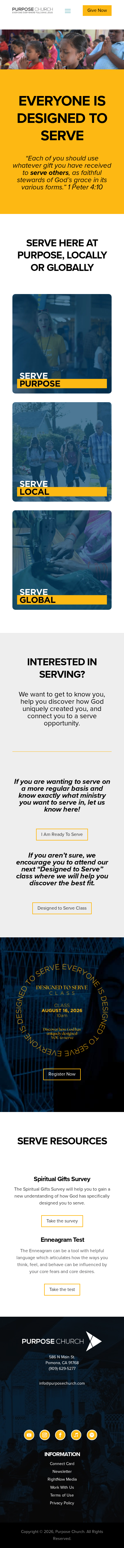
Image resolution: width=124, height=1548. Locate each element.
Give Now (97, 10)
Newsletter (62, 1471)
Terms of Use (62, 1495)
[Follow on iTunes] (76, 1435)
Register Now (62, 1074)
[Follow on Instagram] (45, 1435)
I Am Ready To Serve (62, 834)
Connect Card (62, 1463)
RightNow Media (62, 1479)
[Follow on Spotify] (92, 1435)
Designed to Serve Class (62, 908)
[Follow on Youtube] (29, 1435)
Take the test (62, 1289)
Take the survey (62, 1221)
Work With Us (62, 1487)
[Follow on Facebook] (60, 1435)
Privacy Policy (62, 1503)
